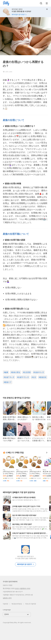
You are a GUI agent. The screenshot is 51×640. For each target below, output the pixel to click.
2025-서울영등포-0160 (22, 588)
